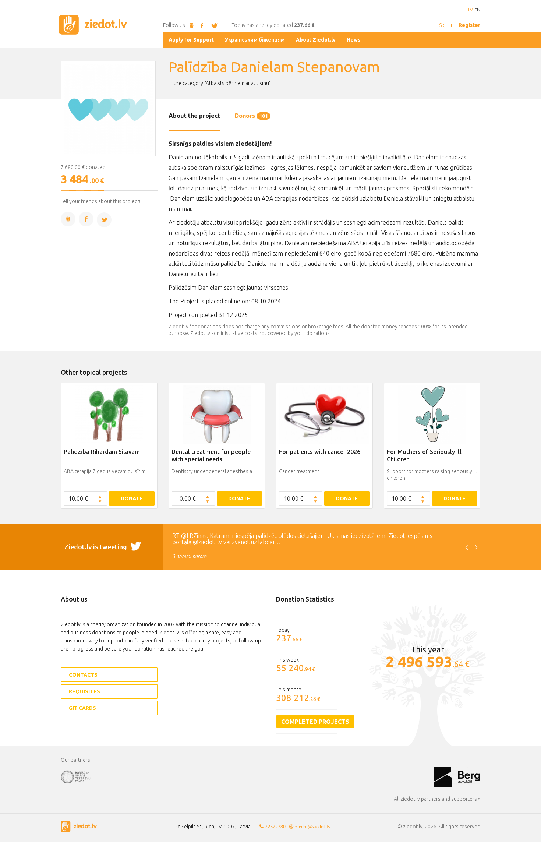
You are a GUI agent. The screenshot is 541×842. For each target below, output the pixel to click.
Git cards (82, 708)
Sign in (446, 25)
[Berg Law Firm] (457, 776)
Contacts (83, 675)
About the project (194, 115)
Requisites (84, 691)
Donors (251, 115)
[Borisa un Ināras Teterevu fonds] (247, 776)
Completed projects (315, 721)
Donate (132, 498)
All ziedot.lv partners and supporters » (437, 799)
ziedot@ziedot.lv (312, 826)
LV (470, 10)
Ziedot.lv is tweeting (96, 546)
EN (477, 10)
